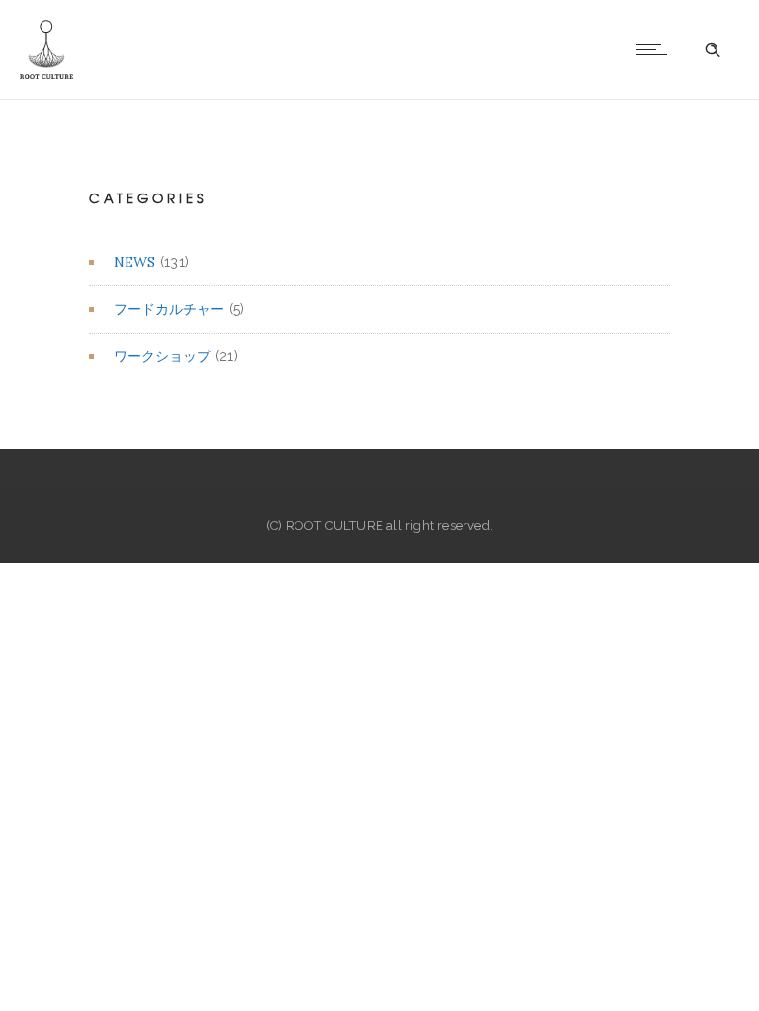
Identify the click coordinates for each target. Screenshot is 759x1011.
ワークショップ (162, 356)
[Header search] (712, 50)
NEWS (134, 262)
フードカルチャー (169, 309)
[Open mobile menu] (656, 49)
